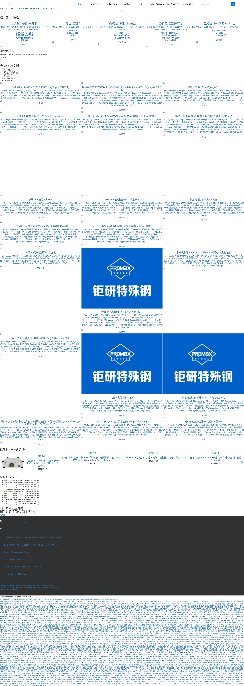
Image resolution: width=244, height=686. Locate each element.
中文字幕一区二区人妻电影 (66, 649)
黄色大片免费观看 (19, 643)
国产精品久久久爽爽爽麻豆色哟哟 (136, 658)
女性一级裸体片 (183, 635)
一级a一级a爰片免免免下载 (165, 666)
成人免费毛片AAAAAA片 (25, 658)
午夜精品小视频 (191, 607)
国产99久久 (61, 683)
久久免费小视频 (113, 611)
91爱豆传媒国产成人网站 (169, 681)
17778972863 (26, 523)
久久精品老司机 (161, 647)
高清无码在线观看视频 (137, 616)
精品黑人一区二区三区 (193, 655)
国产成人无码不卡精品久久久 (103, 607)
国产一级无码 (225, 624)
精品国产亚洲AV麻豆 (178, 660)
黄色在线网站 (111, 674)
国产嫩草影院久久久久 (138, 662)
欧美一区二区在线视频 (108, 635)
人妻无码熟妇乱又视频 (103, 672)
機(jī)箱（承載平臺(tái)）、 (156, 27)
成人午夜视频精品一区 (209, 618)
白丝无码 (156, 624)
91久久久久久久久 (29, 603)
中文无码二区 (168, 641)
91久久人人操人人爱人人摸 (129, 601)
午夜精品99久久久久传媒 (149, 609)
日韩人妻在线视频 (63, 658)
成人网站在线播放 (172, 624)
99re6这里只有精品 (58, 675)
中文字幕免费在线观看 (55, 666)
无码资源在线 (208, 674)
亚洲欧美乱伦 (78, 611)
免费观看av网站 (159, 662)
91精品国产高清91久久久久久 (181, 614)
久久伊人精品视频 (181, 609)
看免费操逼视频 (206, 609)
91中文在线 (200, 660)
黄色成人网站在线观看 (106, 662)
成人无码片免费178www (63, 656)
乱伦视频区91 (29, 643)
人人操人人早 (193, 645)
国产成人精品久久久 (195, 601)
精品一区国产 (99, 651)
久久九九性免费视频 (82, 674)
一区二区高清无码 (138, 683)
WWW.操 (85, 679)
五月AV (120, 618)
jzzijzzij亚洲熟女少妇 (222, 660)
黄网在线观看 (166, 616)
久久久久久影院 (129, 677)
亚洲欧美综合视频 (20, 634)
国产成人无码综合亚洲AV (190, 611)
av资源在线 (212, 655)
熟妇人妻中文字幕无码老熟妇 (192, 613)
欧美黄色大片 (162, 611)
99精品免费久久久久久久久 (68, 655)
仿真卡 (73, 35)
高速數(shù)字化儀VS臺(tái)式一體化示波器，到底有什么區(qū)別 (42, 463)
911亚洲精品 (129, 637)
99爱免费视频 (19, 611)
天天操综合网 (238, 645)
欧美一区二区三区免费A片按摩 (64, 622)
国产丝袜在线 (238, 643)
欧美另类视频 (53, 630)
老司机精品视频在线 (157, 605)
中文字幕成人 (158, 628)
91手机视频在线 (7, 656)
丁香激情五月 (185, 645)
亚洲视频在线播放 (233, 670)
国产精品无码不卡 (189, 668)
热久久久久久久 (233, 635)
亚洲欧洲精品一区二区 (135, 630)
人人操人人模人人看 (77, 635)
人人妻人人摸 (144, 675)
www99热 (67, 635)
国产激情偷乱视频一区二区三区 (164, 668)
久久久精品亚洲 (224, 674)
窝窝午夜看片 (10, 634)
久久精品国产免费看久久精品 (160, 653)
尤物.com (165, 655)
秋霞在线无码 (25, 624)
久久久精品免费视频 (18, 607)
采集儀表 (24, 40)
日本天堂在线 (113, 666)
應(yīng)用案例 (111, 4)
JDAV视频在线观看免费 (191, 662)
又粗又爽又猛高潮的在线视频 (168, 630)
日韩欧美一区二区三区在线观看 (157, 675)
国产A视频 (84, 672)
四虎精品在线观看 (9, 683)
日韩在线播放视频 (8, 626)
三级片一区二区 (87, 622)
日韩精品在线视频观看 (169, 628)
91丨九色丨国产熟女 (231, 647)
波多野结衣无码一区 (32, 645)
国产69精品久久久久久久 (68, 651)
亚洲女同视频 (34, 649)
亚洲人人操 (162, 624)
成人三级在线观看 (94, 674)
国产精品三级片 (138, 664)
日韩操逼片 (142, 622)
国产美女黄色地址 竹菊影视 (185, 653)
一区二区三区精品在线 (145, 634)
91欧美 (12, 681)
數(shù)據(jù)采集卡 (24, 23)
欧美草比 (77, 672)
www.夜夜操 (204, 649)
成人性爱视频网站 (178, 647)
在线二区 (20, 666)
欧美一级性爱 (181, 634)
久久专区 (54, 660)
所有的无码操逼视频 (224, 632)
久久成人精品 (67, 666)
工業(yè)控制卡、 (58, 27)
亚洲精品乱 (68, 679)
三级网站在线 (227, 637)
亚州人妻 (172, 622)
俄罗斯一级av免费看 (137, 632)
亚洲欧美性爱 (49, 613)
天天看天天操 (44, 630)
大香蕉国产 (63, 607)
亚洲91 (114, 626)
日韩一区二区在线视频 (206, 683)
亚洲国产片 (15, 656)
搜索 (232, 4)
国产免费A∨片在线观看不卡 (37, 668)
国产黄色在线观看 (131, 624)
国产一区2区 (165, 622)
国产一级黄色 (177, 641)
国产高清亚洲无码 (14, 614)
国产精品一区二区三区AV (66, 637)
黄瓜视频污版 (220, 662)
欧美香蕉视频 (19, 681)
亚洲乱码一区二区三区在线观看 (40, 664)
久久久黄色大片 (49, 641)
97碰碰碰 (78, 613)
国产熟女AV (120, 632)
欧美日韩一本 (195, 614)
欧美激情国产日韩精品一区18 (85, 639)
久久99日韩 (90, 634)
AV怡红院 (235, 637)
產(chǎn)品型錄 (8, 552)
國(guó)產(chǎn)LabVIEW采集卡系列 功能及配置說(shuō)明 (215, 459)
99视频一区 (47, 637)
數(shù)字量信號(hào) (24, 37)
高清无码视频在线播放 (73, 643)
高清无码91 (132, 603)
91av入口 (121, 611)
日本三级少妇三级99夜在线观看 (55, 616)
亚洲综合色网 (32, 635)
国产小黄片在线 (34, 624)
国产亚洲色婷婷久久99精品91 (222, 681)
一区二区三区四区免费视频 (235, 613)
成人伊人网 (103, 674)
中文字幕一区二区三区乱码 (151, 630)
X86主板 (219, 33)
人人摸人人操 (48, 675)
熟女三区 (54, 628)
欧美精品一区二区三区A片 (186, 658)
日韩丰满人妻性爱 (151, 666)
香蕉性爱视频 (73, 681)
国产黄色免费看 (86, 677)
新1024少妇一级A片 (209, 653)
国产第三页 (52, 656)
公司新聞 (215, 453)
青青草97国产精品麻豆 (156, 607)
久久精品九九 (104, 653)
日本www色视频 (136, 626)
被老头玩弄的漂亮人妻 (113, 628)
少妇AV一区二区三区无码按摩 (33, 660)
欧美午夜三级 (39, 679)
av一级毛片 (107, 626)
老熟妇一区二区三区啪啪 (19, 635)
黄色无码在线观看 (127, 683)
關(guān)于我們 (172, 4)
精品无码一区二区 (222, 643)
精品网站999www (78, 626)
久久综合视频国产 (7, 630)
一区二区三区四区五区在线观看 (161, 679)
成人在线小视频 (60, 679)
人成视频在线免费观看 (195, 641)
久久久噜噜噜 (9, 664)
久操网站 (232, 618)
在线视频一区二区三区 (110, 630)
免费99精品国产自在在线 (125, 614)
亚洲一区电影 (67, 660)
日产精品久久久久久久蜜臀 (118, 613)
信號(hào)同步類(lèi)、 (118, 27)
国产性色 (221, 647)
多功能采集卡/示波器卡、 (10, 27)
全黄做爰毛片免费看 (61, 639)
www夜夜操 (76, 645)
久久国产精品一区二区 (187, 632)
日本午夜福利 (30, 641)
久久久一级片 (42, 645)
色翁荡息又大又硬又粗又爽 (48, 614)
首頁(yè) (81, 4)
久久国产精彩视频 (205, 626)
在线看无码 (110, 641)
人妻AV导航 (222, 613)
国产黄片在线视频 (92, 683)
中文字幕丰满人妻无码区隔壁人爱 (214, 658)
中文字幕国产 (97, 622)
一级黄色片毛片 (104, 632)
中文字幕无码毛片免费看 (100, 670)
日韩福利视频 (90, 655)
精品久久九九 (9, 675)
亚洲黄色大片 (145, 626)
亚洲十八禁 (232, 639)
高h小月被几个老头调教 (169, 651)
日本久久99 (112, 632)
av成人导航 (3, 677)
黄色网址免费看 (4, 645)
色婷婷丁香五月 (143, 613)
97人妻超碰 (54, 637)
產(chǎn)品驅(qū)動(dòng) (21, 552)
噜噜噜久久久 (217, 634)
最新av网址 (13, 620)
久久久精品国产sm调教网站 (207, 662)
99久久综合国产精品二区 (78, 656)
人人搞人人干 (39, 622)
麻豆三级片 (137, 643)
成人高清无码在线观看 (156, 637)
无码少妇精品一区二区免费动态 (146, 647)
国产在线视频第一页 (232, 630)
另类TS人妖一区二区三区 (113, 634)
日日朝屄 (166, 658)
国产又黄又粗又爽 (202, 607)
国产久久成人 (79, 630)
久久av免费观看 (50, 672)
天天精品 (117, 641)
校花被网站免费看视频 (215, 637)
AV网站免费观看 (7, 609)
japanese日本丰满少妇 (38, 672)
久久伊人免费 (182, 624)
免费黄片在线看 (117, 651)
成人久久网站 (44, 666)
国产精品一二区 (39, 641)
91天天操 (22, 641)
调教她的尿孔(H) (53, 601)
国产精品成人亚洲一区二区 (40, 618)
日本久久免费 (24, 613)
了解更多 (24, 44)
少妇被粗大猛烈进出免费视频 (43, 643)
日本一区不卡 (172, 675)
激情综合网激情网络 (101, 643)
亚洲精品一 (27, 672)
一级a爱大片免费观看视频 (12, 624)
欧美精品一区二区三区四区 (156, 641)
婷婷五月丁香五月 (87, 624)
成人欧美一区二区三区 (103, 605)
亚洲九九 (119, 674)
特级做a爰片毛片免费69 (149, 670)
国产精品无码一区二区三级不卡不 (220, 664)
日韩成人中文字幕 (23, 668)
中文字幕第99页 (136, 668)
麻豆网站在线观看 (116, 616)
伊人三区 (169, 647)
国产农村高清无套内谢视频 (143, 620)
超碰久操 (86, 675)
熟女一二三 (142, 639)
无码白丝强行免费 (236, 664)
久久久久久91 (236, 641)
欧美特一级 (230, 679)
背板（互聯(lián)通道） (171, 37)
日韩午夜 (202, 614)
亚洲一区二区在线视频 (178, 679)
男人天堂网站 (49, 662)
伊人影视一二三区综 (175, 649)
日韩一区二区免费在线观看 (32, 611)
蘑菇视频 (172, 609)
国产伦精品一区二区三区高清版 (224, 675)
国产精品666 (204, 632)
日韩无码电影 (65, 668)
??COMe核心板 (220, 35)
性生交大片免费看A (90, 605)
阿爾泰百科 (42, 456)
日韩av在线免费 (154, 656)
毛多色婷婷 (130, 653)
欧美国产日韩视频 (127, 643)
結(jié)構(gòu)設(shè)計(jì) (20, 567)
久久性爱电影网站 (223, 635)
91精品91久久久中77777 (51, 681)
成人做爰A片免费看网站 (205, 681)
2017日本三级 (198, 653)
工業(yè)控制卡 (73, 30)
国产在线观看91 (126, 668)
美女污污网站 (113, 622)
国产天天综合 (36, 630)
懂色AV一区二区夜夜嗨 (194, 609)
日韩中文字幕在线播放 (177, 672)
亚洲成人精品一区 (181, 622)
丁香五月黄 (141, 681)
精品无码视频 (210, 675)
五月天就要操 (4, 674)
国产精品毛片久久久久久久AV (177, 655)
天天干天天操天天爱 (52, 626)
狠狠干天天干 (104, 666)
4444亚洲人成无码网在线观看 (77, 647)
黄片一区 (7, 613)
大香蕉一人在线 (199, 647)
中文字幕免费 (118, 662)
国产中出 (215, 674)
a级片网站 (113, 649)
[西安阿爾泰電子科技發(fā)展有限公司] (9, 4)
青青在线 (232, 624)
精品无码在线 (33, 637)
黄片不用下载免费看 (166, 656)
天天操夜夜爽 (170, 603)
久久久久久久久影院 (196, 618)
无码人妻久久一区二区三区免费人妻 (181, 664)
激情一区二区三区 (183, 630)
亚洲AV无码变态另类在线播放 (132, 618)
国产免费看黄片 (189, 647)
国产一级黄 (117, 645)
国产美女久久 (95, 653)
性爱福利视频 (229, 603)
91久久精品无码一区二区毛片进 (56, 632)
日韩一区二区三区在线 (55, 618)
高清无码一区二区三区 (214, 607)
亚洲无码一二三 (12, 655)
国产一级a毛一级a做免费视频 (231, 614)
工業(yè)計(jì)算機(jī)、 (207, 27)
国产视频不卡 (76, 660)
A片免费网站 (87, 614)
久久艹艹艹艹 (41, 605)
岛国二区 (34, 605)
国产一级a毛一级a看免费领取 (63, 620)
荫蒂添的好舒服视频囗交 (141, 637)
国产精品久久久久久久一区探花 (177, 674)
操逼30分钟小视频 (169, 643)
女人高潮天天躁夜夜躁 (76, 605)
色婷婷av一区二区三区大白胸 (225, 655)
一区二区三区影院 (67, 645)
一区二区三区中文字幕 (38, 616)
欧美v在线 (122, 605)
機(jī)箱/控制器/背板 (170, 23)
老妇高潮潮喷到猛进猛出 (106, 645)
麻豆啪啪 (178, 618)
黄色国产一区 (148, 672)
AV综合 (177, 645)
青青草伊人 (222, 679)
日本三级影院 (77, 603)
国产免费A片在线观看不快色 (22, 630)
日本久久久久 (239, 675)
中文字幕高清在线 (11, 622)
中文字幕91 (87, 630)
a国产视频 (82, 607)
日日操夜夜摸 (213, 632)
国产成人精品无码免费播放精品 (60, 653)
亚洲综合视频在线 (23, 685)
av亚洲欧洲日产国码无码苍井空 (49, 607)
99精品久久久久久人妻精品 (191, 626)
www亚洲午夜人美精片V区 (134, 605)
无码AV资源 (45, 655)
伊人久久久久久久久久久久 (167, 645)
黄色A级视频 (71, 632)
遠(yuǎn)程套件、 (180, 29)
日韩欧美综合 (94, 675)
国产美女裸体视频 (77, 614)
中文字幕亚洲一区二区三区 (161, 601)
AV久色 (48, 605)
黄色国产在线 (175, 616)
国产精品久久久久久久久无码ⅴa (60, 609)
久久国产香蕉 (118, 664)
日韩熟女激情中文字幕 (33, 634)
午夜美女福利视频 (199, 651)
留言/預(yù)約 (22, 574)
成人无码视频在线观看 (196, 656)
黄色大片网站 (159, 643)
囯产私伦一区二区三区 (15, 674)
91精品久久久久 (183, 637)
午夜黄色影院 (142, 628)
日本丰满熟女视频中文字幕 (226, 609)
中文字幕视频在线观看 (87, 643)
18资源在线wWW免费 (43, 609)
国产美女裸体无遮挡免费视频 (135, 635)
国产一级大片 (23, 677)
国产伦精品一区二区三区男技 (153, 649)
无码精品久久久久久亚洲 (174, 611)
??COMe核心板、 (235, 27)
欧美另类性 (172, 653)
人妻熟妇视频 (56, 674)
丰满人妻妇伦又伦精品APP (26, 622)
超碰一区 (224, 651)
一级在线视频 (44, 624)
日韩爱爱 (69, 607)
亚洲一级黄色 (142, 624)
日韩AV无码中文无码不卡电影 (191, 649)
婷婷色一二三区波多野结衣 (86, 681)
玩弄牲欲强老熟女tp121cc (231, 622)
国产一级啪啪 (114, 605)
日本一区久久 (100, 626)
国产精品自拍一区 (190, 660)
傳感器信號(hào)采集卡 (24, 35)
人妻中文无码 (80, 651)
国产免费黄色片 (120, 635)
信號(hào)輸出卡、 (75, 27)
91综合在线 (18, 683)
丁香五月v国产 (98, 624)
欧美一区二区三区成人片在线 (104, 664)
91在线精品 (149, 601)
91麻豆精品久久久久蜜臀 (200, 622)
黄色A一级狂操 (93, 649)
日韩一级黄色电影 (54, 651)
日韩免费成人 (85, 662)
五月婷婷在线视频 (152, 611)
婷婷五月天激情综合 (169, 613)
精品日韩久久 (15, 613)
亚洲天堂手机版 (77, 618)
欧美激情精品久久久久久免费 (100, 637)
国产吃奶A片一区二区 (199, 675)
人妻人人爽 (34, 639)
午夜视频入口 (65, 605)
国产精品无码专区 (70, 675)
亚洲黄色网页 (154, 626)
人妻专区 (172, 618)
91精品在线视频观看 (128, 620)
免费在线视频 (96, 666)
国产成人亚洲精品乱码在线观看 (57, 647)
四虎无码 (153, 632)
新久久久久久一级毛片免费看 (103, 655)
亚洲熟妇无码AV (99, 620)
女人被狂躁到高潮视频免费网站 (91, 613)
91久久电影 (121, 609)
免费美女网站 (91, 660)
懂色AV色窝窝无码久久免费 (28, 653)
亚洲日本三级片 (187, 675)
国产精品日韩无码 (236, 672)
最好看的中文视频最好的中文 (229, 605)
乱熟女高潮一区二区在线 (139, 641)
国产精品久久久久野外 (80, 683)
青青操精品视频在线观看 (150, 614)
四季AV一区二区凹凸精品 (219, 670)
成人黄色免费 (65, 674)
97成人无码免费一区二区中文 (182, 670)
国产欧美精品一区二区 (53, 668)
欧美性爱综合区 (6, 632)
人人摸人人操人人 (126, 641)
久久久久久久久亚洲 (148, 668)
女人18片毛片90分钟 (148, 618)
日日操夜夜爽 (174, 658)
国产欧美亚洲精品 (117, 660)
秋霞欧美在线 (26, 675)
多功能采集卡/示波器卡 (24, 33)
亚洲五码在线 (132, 666)
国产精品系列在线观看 (172, 632)
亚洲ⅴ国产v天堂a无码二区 (130, 634)
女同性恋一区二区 (29, 681)
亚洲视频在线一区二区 (155, 613)
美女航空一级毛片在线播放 (68, 634)
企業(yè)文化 (13, 574)
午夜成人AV (27, 655)
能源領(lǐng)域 (53, 545)
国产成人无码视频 (127, 664)
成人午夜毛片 (44, 651)
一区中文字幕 (15, 628)
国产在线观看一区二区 (110, 624)
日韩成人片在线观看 (213, 628)
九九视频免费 (29, 670)
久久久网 (20, 620)
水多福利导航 (150, 662)
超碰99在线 (182, 616)
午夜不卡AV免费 (184, 605)
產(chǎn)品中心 (96, 4)
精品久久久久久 (9, 672)
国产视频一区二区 (215, 624)
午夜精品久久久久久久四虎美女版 (188, 681)
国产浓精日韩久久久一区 (130, 672)
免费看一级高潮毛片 (71, 616)
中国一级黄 (204, 655)
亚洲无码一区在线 (34, 651)
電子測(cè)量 (8, 545)
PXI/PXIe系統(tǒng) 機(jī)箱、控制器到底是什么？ (153, 457)
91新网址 (238, 618)
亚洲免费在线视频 (210, 660)
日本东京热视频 (67, 618)
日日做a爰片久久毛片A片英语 (65, 672)
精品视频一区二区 (8, 651)
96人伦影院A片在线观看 (175, 626)
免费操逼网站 (232, 616)
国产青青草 (52, 611)
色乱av (141, 672)
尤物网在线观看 (52, 683)
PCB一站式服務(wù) (35, 567)
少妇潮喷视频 (75, 666)
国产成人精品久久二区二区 (210, 613)
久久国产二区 (105, 613)
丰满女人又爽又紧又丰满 (202, 643)
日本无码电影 (189, 651)
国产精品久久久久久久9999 (98, 609)
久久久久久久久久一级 (218, 626)
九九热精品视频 (181, 628)
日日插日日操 (199, 658)
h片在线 (225, 616)
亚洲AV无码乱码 (179, 666)
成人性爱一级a (178, 668)
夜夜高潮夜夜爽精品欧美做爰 (12, 639)
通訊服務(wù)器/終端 (122, 37)
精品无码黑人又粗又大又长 (100, 611)
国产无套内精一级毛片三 (202, 666)
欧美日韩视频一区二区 (40, 632)
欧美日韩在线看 (100, 660)
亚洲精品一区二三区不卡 (17, 645)
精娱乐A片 (149, 624)
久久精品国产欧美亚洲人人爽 (117, 653)
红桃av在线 (44, 656)
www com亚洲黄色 (121, 639)
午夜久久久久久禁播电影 (58, 664)
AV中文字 (72, 674)
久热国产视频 (90, 647)
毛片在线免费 (14, 662)
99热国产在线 (217, 614)
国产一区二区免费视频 (21, 626)
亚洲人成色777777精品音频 (121, 655)
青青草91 (84, 660)
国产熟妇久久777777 (155, 677)
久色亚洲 (230, 645)
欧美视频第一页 (38, 658)
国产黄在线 (52, 624)
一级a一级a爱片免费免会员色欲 (41, 628)
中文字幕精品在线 (132, 613)
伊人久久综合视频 (122, 630)
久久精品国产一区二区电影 (63, 641)
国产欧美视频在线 (42, 683)
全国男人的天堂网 (197, 677)
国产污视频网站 (89, 651)
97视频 (119, 620)
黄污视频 (166, 637)
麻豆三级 (97, 679)
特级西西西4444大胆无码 (211, 656)
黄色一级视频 (41, 620)
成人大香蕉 (60, 611)
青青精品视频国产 (193, 637)
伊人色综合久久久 (133, 639)
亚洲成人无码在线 (59, 670)
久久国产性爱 (40, 662)
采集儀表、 (33, 29)
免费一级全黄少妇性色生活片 (206, 603)
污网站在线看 (146, 605)
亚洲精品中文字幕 (89, 626)
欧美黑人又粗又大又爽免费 (165, 670)
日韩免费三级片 (189, 666)
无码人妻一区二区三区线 (140, 651)
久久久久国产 (224, 628)
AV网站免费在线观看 (37, 675)
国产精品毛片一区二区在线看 (171, 677)
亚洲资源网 (69, 683)
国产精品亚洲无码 (127, 674)
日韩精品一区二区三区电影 (142, 653)
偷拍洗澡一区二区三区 (165, 614)
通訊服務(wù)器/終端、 (131, 28)
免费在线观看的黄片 (30, 620)
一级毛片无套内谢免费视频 (178, 607)
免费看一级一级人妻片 (29, 683)
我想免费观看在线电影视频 (211, 679)
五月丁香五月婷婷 (63, 630)
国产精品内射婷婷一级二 (232, 626)
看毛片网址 (10, 649)
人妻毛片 (157, 618)
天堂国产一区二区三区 (78, 641)
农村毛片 (7, 603)
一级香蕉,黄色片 (54, 655)
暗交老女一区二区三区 (148, 643)
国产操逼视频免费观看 (123, 626)
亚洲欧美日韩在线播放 (155, 651)
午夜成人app (14, 685)
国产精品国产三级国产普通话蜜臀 (140, 655)
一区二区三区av (102, 618)
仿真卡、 (90, 27)
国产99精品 (235, 681)
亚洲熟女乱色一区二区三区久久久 (178, 620)
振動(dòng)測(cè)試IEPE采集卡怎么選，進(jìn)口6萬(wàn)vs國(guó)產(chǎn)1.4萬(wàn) (92, 459)
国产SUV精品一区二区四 (217, 666)
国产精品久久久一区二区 (169, 634)
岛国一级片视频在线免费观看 (198, 630)
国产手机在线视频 (210, 620)
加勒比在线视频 (90, 664)
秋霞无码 (94, 677)
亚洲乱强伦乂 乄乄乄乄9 (23, 616)
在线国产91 (104, 622)
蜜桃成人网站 (124, 647)
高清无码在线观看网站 (93, 656)
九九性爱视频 (138, 614)
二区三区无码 (49, 670)
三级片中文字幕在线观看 (40, 647)
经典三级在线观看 (163, 609)
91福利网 (72, 668)
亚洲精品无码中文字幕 (133, 607)
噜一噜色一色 (94, 645)
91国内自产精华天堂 (130, 660)
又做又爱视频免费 (48, 622)
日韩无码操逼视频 (237, 683)
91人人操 (95, 632)
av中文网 (239, 639)
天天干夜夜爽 (234, 607)
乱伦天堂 (230, 643)
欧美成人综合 (45, 611)
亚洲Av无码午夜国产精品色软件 (37, 601)
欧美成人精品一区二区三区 (201, 664)
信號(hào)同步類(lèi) (122, 35)
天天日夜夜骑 (87, 611)
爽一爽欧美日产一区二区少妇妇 (74, 670)
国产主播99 (62, 601)
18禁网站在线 (102, 668)
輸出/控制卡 (73, 23)
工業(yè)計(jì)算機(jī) (220, 30)
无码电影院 (35, 666)
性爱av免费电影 (232, 634)
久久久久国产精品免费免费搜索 (126, 649)
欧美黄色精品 (179, 613)
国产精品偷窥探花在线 (119, 607)
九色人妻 (187, 672)
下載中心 (127, 4)
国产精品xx (224, 639)
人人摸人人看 (108, 651)
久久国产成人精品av (115, 683)
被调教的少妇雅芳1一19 (232, 662)
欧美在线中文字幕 (103, 601)
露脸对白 (10, 643)
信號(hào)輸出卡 (73, 33)
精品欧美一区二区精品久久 (46, 639)
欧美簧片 (213, 643)
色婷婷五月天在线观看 (89, 603)
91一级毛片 (185, 618)
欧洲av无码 (211, 622)
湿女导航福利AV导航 (17, 603)
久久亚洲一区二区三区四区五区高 (105, 639)
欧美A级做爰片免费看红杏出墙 (118, 670)
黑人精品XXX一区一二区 (171, 605)
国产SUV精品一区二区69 (19, 609)
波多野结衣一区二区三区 (95, 658)
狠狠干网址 (5, 662)
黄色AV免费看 (99, 681)
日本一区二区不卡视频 (204, 645)
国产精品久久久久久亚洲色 (196, 674)
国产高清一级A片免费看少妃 (10, 605)
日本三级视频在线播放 (81, 649)
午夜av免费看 (216, 639)
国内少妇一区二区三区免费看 (62, 662)
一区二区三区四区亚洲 (183, 683)
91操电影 (231, 628)
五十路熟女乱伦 (190, 634)
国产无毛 (166, 607)
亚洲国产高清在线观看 (137, 679)
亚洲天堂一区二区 (103, 649)
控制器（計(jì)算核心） (171, 35)
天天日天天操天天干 (26, 628)
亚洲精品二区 (179, 603)
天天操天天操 (87, 653)
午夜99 (190, 622)
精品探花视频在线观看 (215, 616)
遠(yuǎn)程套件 (171, 40)
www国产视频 (76, 628)
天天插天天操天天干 (78, 620)
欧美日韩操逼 (209, 605)
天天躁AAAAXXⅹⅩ (211, 635)
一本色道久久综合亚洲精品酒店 (221, 672)
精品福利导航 (32, 609)
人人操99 (14, 658)
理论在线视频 (47, 660)
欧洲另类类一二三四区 (139, 611)
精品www (85, 618)
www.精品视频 (26, 639)
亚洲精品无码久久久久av (210, 677)
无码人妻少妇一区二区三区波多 (174, 662)
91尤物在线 (128, 611)
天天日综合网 (88, 632)
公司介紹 (6, 574)
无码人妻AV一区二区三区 (64, 614)
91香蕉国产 (210, 630)
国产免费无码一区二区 (57, 635)
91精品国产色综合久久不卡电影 (49, 634)
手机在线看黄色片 (85, 666)
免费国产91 (209, 614)
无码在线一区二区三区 (91, 601)
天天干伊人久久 (103, 683)
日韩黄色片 (37, 674)
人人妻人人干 (19, 672)
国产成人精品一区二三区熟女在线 (63, 603)
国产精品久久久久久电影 (162, 639)
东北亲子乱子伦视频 (204, 611)
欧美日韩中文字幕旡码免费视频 (9, 601)
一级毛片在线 (117, 681)
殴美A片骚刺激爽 (112, 614)
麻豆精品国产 (141, 666)
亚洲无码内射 (223, 677)
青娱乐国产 (42, 677)
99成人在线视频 (94, 662)
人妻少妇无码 (196, 670)
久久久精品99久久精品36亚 (37, 626)
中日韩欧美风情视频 (231, 620)
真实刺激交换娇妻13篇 (10, 660)
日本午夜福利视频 (115, 601)
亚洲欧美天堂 (26, 664)
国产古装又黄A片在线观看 (159, 620)
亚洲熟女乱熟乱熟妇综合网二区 (119, 603)
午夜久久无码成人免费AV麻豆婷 (129, 675)
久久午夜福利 (18, 664)
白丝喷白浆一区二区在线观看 (142, 674)
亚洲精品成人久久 (33, 677)
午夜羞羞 (214, 609)
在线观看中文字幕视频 (114, 668)
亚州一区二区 (28, 647)
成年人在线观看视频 (209, 641)
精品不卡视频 (93, 618)
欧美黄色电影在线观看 (65, 626)
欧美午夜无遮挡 (191, 616)
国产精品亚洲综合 (13, 677)
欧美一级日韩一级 (76, 653)
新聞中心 (142, 4)
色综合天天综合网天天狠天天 (72, 677)
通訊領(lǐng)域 (44, 545)
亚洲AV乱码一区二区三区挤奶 (210, 601)
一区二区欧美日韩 (16, 618)
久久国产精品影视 (100, 634)
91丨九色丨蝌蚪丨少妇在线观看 (80, 609)
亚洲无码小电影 (192, 639)
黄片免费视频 (4, 614)
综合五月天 (147, 632)
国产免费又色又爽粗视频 (162, 664)
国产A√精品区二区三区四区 (128, 628)
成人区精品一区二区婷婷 (224, 649)
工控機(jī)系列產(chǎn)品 (219, 23)
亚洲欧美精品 (23, 601)
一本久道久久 (220, 620)
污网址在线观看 (173, 635)
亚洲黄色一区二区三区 (50, 658)
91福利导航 (102, 628)
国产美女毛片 (78, 622)
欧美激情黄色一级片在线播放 (130, 645)
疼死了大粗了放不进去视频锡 (92, 635)
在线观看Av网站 (77, 679)
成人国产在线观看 (25, 605)
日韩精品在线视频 (59, 613)
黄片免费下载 (127, 662)
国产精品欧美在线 (176, 639)
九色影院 (206, 624)
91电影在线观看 (123, 666)
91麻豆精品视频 (113, 618)
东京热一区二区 (112, 609)
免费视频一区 (132, 647)
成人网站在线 (49, 620)
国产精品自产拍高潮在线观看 (145, 603)
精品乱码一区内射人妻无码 (155, 658)
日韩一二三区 (150, 639)
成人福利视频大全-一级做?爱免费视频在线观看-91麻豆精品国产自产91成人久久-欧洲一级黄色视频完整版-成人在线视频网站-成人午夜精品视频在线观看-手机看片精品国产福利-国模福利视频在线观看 (59, 599)
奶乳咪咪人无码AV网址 (103, 616)
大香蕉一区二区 (127, 651)
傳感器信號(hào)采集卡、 (33, 27)
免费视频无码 (43, 649)
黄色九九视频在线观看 (231, 658)
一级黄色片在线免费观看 (32, 607)
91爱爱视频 (43, 685)
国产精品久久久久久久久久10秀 (109, 647)
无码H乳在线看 (64, 681)
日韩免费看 (225, 607)
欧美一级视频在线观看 (16, 647)
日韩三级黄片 (237, 649)
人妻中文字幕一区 (160, 603)
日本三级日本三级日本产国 (153, 616)
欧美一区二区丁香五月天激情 (161, 672)
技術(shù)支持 (8, 567)
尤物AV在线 (20, 670)
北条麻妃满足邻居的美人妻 (181, 656)
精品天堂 (197, 632)
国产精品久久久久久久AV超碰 (87, 616)
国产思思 (127, 632)
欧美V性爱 (128, 609)
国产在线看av (90, 641)
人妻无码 (72, 630)
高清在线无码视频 (220, 630)
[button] (1, 14)
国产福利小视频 (69, 611)
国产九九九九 (140, 649)
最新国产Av (149, 628)
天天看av (166, 649)
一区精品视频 (79, 632)
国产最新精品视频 (235, 611)
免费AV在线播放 (144, 645)
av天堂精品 (80, 675)
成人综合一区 (161, 632)
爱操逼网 (109, 660)
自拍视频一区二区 (149, 664)
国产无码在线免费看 (222, 653)
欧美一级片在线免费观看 (219, 645)
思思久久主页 (94, 628)
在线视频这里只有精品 (59, 643)
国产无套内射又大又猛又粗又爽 (110, 656)
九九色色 (114, 679)
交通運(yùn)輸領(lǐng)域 (32, 545)
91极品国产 (180, 651)
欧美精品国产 (18, 675)
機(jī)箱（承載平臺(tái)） (170, 33)
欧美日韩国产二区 (237, 668)
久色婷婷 (184, 641)
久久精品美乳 (14, 637)
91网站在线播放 (70, 613)
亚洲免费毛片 (145, 607)
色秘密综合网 (10, 611)
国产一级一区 (163, 674)
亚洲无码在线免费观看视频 (83, 637)
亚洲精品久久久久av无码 (197, 605)
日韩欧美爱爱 (212, 649)
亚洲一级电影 (89, 620)
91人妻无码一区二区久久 (117, 637)
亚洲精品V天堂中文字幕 (90, 668)
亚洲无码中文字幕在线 (115, 643)
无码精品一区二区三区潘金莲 (179, 601)
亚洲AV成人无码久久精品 (196, 620)
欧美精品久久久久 (28, 674)
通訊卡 (122, 33)
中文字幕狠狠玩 (137, 609)
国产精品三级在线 (14, 653)
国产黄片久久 (163, 626)
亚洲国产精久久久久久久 (153, 622)
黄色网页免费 (160, 660)
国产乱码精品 (154, 645)
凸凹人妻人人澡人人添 (134, 670)
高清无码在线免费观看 (43, 635)
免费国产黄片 (72, 639)
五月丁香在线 (76, 662)
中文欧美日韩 (148, 635)
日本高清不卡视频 (8, 679)
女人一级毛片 (27, 618)
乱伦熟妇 (179, 675)
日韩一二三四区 (23, 637)
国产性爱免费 (217, 651)
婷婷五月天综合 (55, 605)
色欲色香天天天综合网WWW (222, 683)
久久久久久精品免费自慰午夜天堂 (128, 622)
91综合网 (20, 660)
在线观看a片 (78, 624)
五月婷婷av (79, 668)
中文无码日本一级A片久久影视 (75, 664)
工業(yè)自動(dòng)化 (18, 545)
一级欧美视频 (204, 637)
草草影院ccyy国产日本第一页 (27, 662)
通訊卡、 (103, 27)
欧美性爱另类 (121, 624)
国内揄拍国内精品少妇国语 (36, 613)
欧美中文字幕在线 (150, 683)
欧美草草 (224, 634)
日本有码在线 (92, 672)
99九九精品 (200, 635)
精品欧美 (216, 605)
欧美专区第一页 (52, 649)
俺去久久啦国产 (102, 677)
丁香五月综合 (108, 681)
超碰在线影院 (165, 618)
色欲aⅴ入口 (90, 607)
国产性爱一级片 (81, 634)
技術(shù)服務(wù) (157, 4)
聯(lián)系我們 (188, 4)
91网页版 (20, 655)
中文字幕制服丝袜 (109, 658)
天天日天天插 (13, 666)
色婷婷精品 (223, 601)
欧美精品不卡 (89, 670)
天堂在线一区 (81, 655)
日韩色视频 (12, 616)
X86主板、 (223, 27)
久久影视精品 (126, 616)
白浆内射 (75, 607)
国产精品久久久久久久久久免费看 (166, 683)
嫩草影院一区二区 (120, 658)
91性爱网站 (208, 651)
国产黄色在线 (28, 666)
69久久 (97, 647)
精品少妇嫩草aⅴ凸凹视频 (129, 681)
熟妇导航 (184, 639)
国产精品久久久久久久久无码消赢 (22, 632)
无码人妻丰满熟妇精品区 (127, 656)
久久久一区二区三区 (100, 641)
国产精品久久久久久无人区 (44, 603)
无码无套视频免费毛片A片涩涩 (220, 611)
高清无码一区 (30, 679)
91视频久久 (141, 601)
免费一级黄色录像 (105, 679)
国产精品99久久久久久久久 (8, 670)
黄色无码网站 (51, 645)
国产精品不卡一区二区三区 (195, 624)
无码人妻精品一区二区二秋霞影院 (109, 675)
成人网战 (40, 637)
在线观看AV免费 (35, 685)
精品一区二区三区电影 (234, 601)
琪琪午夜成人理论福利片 (22, 649)
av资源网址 (155, 674)
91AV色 (208, 672)
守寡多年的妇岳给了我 (190, 603)
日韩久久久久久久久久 (232, 666)
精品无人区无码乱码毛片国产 (74, 601)
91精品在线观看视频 (116, 672)
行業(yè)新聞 (13, 559)
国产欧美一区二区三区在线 (204, 634)
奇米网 (107, 603)
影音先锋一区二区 (202, 616)
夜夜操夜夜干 (100, 603)
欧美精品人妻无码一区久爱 (228, 656)
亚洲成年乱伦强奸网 (110, 620)
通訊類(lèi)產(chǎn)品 (122, 23)
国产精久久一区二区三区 (160, 635)
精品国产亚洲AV (36, 655)
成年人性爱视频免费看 (44, 653)
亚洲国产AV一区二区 (235, 653)
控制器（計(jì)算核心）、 (179, 27)
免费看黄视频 (195, 683)
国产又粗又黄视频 (156, 655)
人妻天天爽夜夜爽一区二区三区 (196, 628)
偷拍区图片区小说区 (222, 618)
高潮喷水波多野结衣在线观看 (64, 624)
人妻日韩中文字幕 (20, 679)
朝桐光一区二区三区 (124, 679)
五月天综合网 (85, 628)
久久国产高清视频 (35, 656)
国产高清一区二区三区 (142, 656)
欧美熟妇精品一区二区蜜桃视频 (221, 668)
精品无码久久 (85, 645)
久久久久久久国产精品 (205, 639)
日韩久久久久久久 (38, 670)
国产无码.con (193, 635)
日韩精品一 (72, 658)
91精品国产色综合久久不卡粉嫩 (29, 614)
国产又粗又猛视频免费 (64, 628)
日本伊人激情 (157, 634)
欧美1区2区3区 (6, 607)
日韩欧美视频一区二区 (21, 651)
